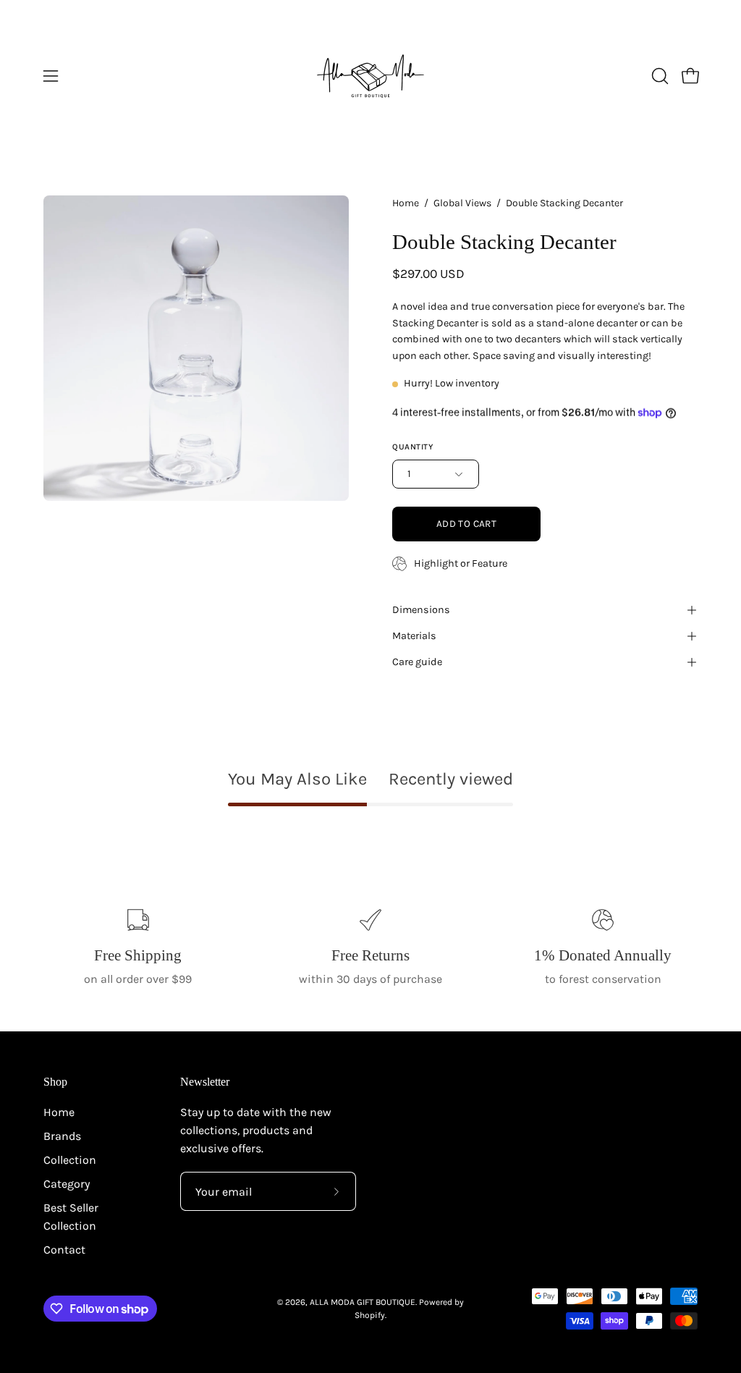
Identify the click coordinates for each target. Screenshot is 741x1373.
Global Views (462, 203)
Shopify (370, 1315)
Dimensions (421, 610)
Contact (64, 1249)
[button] (658, 76)
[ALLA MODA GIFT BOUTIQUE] (370, 76)
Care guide (417, 662)
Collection (69, 1160)
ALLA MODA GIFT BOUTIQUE (362, 1302)
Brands (62, 1136)
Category (66, 1184)
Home (405, 203)
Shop (55, 1082)
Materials (414, 636)
